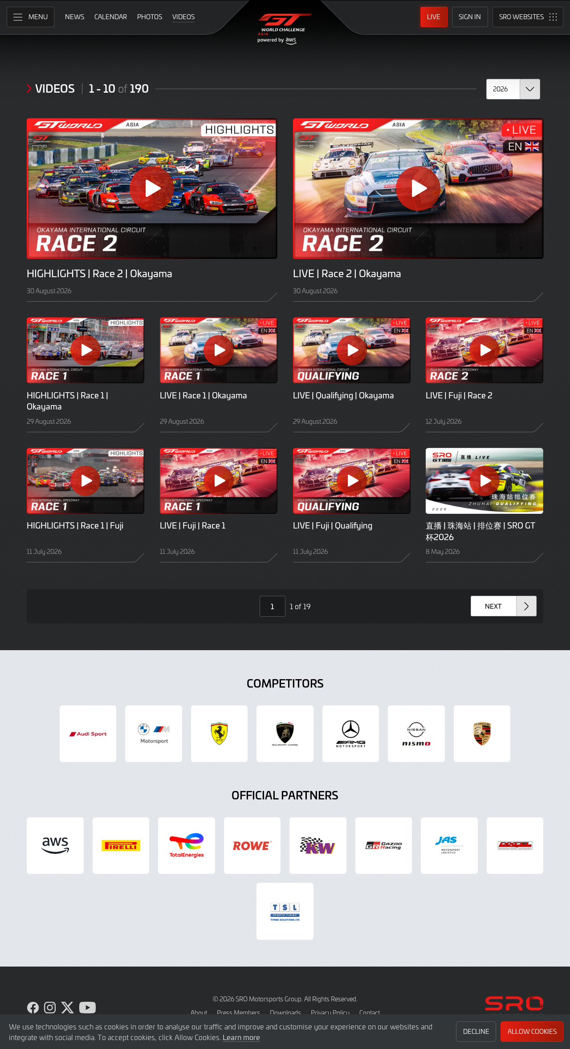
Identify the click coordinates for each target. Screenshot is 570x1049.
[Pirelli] (121, 845)
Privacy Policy (330, 1012)
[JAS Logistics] (449, 845)
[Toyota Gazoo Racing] (383, 845)
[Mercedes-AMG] (350, 733)
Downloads (285, 1012)
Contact (369, 1012)
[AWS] (55, 845)
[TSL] (285, 911)
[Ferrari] (219, 733)
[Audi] (88, 733)
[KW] (317, 845)
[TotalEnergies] (186, 845)
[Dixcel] (515, 845)
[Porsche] (482, 733)
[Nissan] (416, 733)
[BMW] (153, 733)
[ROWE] (252, 845)
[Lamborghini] (285, 733)
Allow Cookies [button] (532, 1031)
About (199, 1012)
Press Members (238, 1012)
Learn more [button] (241, 1037)
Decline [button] (476, 1031)
